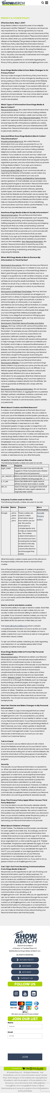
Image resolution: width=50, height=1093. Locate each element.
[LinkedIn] (34, 994)
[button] (42, 2)
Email (10, 1032)
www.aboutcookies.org (16, 625)
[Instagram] (16, 994)
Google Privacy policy (40, 516)
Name (10, 1023)
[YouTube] (25, 994)
